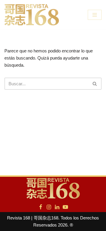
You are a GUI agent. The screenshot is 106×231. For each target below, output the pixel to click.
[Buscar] (95, 84)
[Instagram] (49, 207)
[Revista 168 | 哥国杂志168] (31, 14)
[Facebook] (40, 207)
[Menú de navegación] (95, 15)
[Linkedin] (57, 207)
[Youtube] (65, 207)
